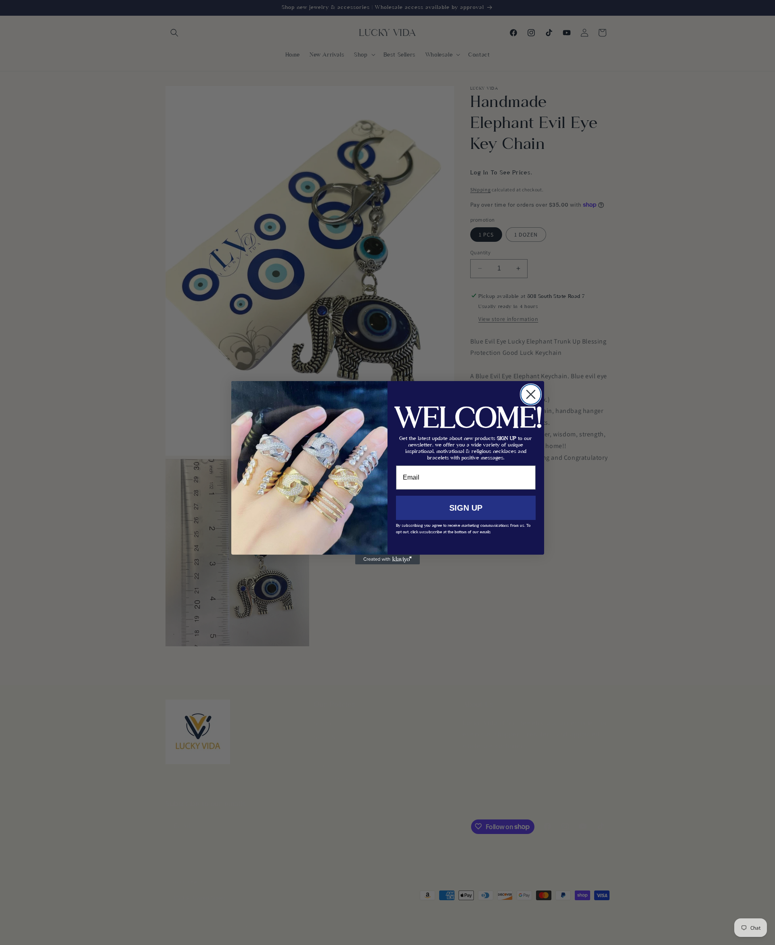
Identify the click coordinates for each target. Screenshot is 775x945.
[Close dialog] (531, 394)
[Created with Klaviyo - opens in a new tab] (387, 559)
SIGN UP (465, 507)
